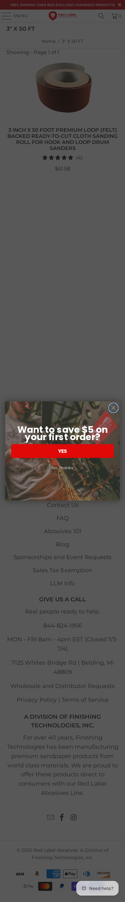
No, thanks (62, 468)
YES (62, 451)
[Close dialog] (113, 407)
